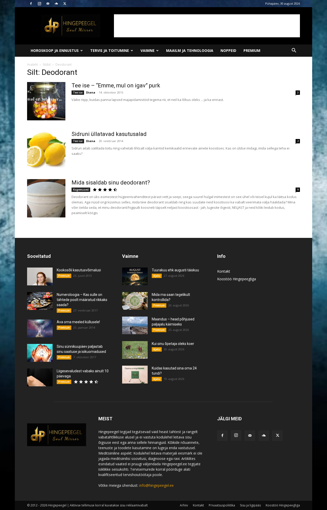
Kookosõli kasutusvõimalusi (79, 270)
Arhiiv (184, 505)
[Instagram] (39, 3)
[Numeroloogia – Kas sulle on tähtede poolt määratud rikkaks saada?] (40, 301)
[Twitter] (64, 3)
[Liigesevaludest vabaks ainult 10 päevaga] (40, 377)
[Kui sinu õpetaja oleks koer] (135, 350)
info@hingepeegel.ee (156, 485)
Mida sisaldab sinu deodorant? (111, 182)
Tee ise (78, 92)
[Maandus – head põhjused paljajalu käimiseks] (135, 325)
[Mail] (48, 3)
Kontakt (223, 271)
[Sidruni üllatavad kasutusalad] (46, 150)
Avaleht (32, 64)
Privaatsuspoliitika (222, 505)
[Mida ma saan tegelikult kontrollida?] (135, 301)
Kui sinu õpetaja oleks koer (173, 344)
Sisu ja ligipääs (250, 505)
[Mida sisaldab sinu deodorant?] (46, 198)
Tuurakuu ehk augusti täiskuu (175, 270)
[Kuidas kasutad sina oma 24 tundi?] (135, 375)
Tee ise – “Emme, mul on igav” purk (116, 85)
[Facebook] (31, 3)
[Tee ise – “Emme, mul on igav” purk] (46, 101)
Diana (90, 92)
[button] (294, 51)
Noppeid (228, 50)
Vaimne (148, 50)
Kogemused (81, 189)
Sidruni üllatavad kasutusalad (109, 134)
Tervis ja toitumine (109, 50)
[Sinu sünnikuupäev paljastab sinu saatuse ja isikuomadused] (40, 353)
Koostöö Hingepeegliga (236, 278)
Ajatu (156, 275)
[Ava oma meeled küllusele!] (40, 328)
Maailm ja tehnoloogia (189, 50)
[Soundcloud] (56, 3)
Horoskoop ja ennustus (55, 50)
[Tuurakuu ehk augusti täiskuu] (135, 276)
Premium (251, 50)
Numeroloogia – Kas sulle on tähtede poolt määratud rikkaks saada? (82, 300)
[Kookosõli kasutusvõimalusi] (40, 276)
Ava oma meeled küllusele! (78, 322)
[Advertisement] (207, 25)
